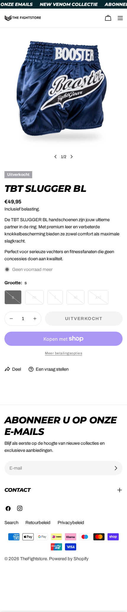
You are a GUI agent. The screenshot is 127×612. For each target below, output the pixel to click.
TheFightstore (33, 558)
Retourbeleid (38, 522)
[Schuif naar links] (55, 156)
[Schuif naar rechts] (71, 156)
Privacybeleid (71, 522)
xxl (101, 299)
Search (11, 522)
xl (79, 299)
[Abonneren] (116, 468)
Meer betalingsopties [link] (63, 353)
